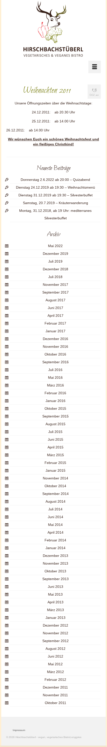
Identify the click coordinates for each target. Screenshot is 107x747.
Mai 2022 (55, 246)
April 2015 (55, 447)
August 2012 (55, 649)
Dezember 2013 (55, 556)
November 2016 (55, 347)
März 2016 (55, 385)
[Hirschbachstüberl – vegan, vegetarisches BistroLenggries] (53, 29)
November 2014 (55, 478)
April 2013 (55, 602)
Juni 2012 (55, 656)
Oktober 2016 (55, 354)
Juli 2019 (55, 261)
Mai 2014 (55, 525)
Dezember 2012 (55, 625)
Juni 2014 (55, 517)
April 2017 (55, 316)
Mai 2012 (55, 664)
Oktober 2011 (55, 703)
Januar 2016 (55, 401)
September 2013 (55, 579)
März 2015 (55, 455)
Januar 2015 (55, 470)
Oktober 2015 (55, 408)
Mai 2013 (55, 594)
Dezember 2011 (55, 687)
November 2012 (55, 633)
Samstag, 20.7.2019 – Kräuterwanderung (55, 203)
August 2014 (55, 501)
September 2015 (55, 416)
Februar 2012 (55, 680)
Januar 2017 (55, 331)
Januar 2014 (55, 548)
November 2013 (55, 563)
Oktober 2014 (55, 486)
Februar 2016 (55, 393)
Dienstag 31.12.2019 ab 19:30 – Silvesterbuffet (55, 195)
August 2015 (55, 424)
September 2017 (55, 292)
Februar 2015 (55, 463)
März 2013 (55, 610)
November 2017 (55, 285)
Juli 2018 (55, 277)
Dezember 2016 (55, 339)
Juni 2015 (55, 439)
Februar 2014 (55, 540)
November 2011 (55, 695)
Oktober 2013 (55, 571)
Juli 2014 (55, 509)
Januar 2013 (55, 618)
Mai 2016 (55, 377)
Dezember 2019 (55, 254)
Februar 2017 (55, 323)
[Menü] (94, 67)
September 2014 (55, 494)
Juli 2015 (55, 432)
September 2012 (55, 641)
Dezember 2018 (55, 269)
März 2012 (55, 672)
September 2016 (55, 362)
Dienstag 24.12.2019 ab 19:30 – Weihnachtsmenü (55, 187)
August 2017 (55, 300)
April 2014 (55, 532)
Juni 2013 (55, 587)
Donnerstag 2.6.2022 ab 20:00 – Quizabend (55, 180)
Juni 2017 (55, 308)
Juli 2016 (55, 370)
